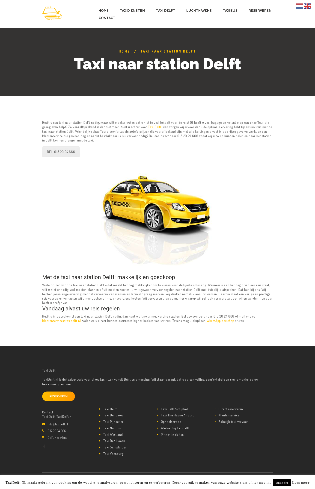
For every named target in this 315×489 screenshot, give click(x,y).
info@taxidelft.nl (58, 424)
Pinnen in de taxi (173, 434)
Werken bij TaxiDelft (175, 428)
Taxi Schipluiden (115, 447)
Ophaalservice (171, 422)
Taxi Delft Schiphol (174, 409)
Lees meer (300, 482)
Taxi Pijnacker (113, 422)
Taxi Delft (154, 127)
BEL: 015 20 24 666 (61, 152)
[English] (308, 6)
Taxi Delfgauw (113, 415)
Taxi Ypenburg (113, 454)
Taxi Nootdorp (113, 428)
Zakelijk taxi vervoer (233, 422)
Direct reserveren (231, 409)
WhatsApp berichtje (220, 321)
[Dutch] (300, 6)
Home (124, 51)
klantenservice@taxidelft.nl (61, 321)
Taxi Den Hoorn (114, 441)
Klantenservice (229, 415)
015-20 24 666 (57, 431)
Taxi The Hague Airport (177, 415)
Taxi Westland (113, 434)
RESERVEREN (59, 396)
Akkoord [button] (282, 482)
